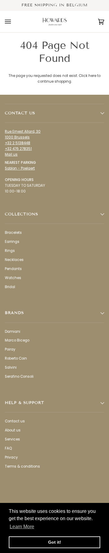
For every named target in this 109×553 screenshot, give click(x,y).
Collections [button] (21, 214)
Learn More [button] (22, 526)
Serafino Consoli (19, 376)
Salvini (11, 367)
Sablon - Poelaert (20, 168)
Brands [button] (14, 312)
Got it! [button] (54, 542)
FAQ (8, 448)
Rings (10, 250)
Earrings (12, 241)
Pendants (13, 268)
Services (12, 439)
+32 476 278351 (18, 148)
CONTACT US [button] (20, 113)
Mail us (11, 154)
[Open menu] (14, 21)
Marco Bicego (17, 340)
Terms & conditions (22, 466)
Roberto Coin (16, 358)
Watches (13, 277)
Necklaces (14, 259)
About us (13, 430)
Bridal (10, 286)
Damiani (12, 331)
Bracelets (13, 232)
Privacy (11, 457)
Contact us (15, 421)
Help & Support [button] (24, 402)
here (92, 75)
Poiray (10, 349)
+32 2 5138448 (17, 143)
